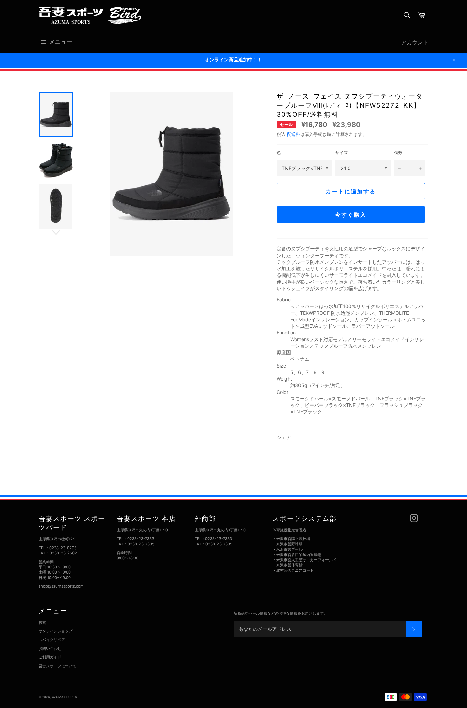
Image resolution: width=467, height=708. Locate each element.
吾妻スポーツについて (57, 666)
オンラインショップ (55, 631)
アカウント (414, 42)
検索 (42, 622)
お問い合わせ (50, 648)
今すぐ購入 (350, 214)
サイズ (341, 152)
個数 (398, 152)
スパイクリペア (52, 639)
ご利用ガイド (50, 657)
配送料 (293, 134)
